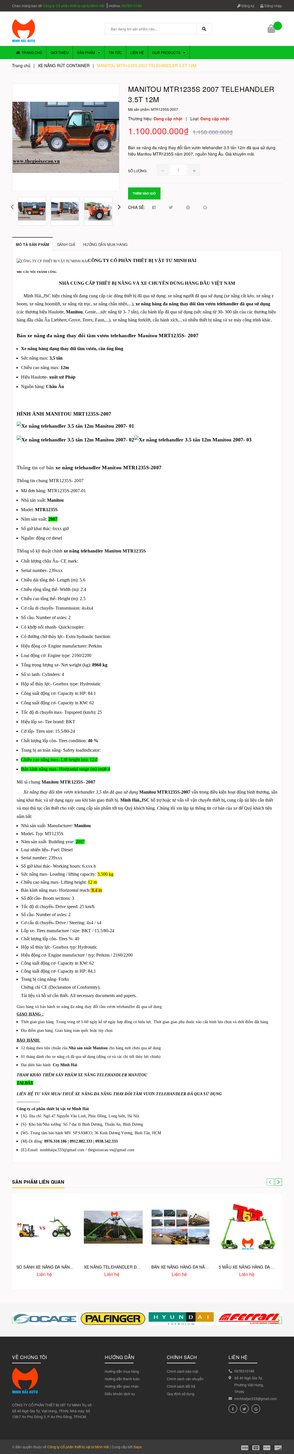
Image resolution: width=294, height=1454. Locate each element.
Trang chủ (32, 52)
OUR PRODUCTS (166, 52)
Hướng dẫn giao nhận (122, 1386)
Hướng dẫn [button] (120, 1357)
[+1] (205, 207)
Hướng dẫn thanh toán (122, 1378)
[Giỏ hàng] (272, 28)
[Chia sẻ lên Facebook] (154, 207)
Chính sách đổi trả (181, 1386)
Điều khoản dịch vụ (120, 1393)
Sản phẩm (86, 52)
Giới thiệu (60, 52)
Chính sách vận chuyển (185, 1378)
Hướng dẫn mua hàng (122, 1371)
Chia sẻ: (136, 207)
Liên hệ (137, 52)
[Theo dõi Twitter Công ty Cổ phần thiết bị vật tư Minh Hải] (244, 1408)
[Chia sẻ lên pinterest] (188, 207)
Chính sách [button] (182, 1357)
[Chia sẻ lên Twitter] (170, 207)
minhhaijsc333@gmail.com (255, 1398)
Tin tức (115, 52)
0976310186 (132, 5)
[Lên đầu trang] (282, 1437)
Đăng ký (247, 5)
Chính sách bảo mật (182, 1371)
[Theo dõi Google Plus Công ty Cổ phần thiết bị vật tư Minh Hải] (256, 1408)
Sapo (138, 1446)
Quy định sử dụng (180, 1393)
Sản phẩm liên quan (38, 1181)
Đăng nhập (273, 5)
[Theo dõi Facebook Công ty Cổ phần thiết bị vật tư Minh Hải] (233, 1408)
